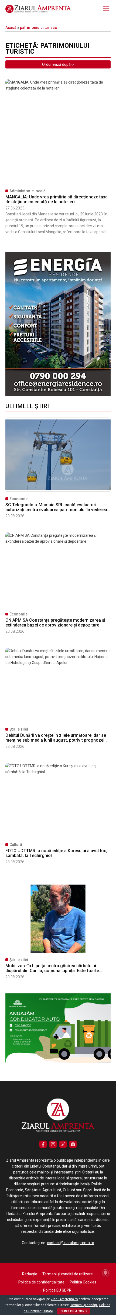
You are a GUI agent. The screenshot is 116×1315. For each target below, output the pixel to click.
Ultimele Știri (27, 406)
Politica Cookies (83, 1282)
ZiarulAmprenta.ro (64, 1299)
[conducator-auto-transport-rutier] (58, 1062)
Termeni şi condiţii (84, 1305)
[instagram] (53, 1144)
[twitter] (63, 1144)
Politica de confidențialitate (41, 1282)
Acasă (10, 27)
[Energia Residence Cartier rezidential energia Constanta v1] (58, 394)
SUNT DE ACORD (73, 1311)
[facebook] (43, 1144)
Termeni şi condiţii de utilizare (67, 1274)
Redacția (29, 1274)
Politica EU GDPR (57, 1290)
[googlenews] (73, 1144)
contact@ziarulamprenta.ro (70, 1243)
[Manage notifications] (105, 1272)
